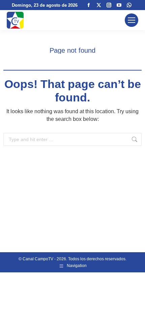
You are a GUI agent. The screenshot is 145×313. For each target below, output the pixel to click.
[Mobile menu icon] (131, 20)
